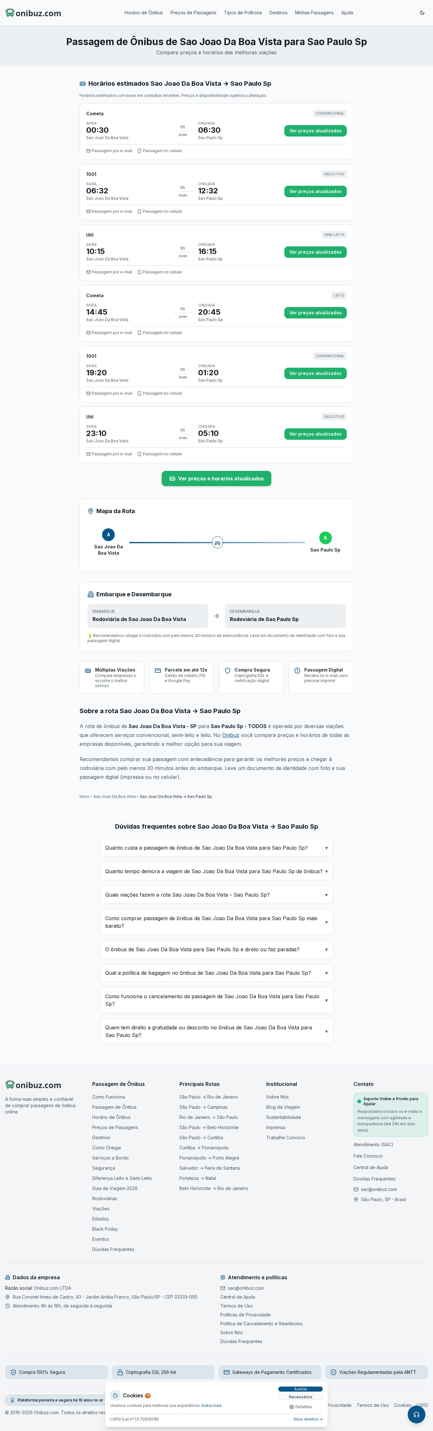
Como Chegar (106, 1147)
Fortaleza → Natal (197, 1178)
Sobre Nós (277, 1097)
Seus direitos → (308, 1419)
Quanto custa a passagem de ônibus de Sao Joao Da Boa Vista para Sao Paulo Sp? (216, 848)
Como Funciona (108, 1097)
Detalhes (303, 1406)
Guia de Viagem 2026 (115, 1188)
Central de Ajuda (370, 1167)
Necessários (301, 1396)
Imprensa (275, 1127)
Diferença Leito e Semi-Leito (122, 1178)
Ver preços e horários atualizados (221, 478)
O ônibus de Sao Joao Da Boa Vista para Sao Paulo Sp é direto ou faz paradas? (216, 949)
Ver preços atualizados (315, 130)
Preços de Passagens (194, 12)
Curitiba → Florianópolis (204, 1147)
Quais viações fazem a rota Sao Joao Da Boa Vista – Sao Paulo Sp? (216, 895)
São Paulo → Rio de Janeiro (208, 1097)
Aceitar (300, 1389)
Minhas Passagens (314, 12)
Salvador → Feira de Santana (209, 1168)
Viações (100, 1208)
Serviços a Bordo (110, 1157)
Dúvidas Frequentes (113, 1249)
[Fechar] (321, 1387)
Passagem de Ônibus (114, 1107)
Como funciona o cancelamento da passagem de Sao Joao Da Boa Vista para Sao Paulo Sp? (216, 1000)
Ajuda (347, 12)
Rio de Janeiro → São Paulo (208, 1117)
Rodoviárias (104, 1198)
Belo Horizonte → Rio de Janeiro (213, 1188)
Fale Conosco (368, 1156)
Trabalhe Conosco (285, 1137)
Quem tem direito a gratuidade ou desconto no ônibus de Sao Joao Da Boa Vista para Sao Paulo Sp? (216, 1031)
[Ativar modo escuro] (422, 12)
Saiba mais (211, 1405)
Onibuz (230, 735)
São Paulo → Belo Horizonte (209, 1127)
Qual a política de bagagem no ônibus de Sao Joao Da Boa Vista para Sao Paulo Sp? (216, 973)
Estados (100, 1218)
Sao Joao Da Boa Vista (115, 796)
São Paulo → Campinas (203, 1107)
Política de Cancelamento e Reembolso (261, 1323)
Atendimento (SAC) (373, 1144)
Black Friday (105, 1229)
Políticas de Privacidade (245, 1314)
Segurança (103, 1168)
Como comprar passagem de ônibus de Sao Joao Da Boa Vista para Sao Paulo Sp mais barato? (216, 922)
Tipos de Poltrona (243, 12)
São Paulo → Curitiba (201, 1137)
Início (84, 796)
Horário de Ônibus (144, 12)
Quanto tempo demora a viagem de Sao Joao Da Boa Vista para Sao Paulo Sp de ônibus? (216, 871)
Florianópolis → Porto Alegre (209, 1157)
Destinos (278, 12)
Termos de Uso (236, 1305)
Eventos (100, 1239)
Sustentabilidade (283, 1117)
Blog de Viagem (283, 1107)
